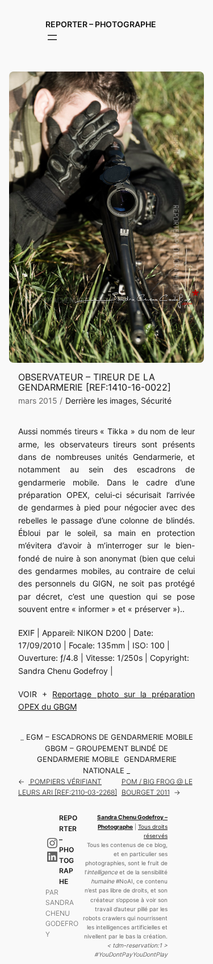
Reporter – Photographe (100, 24)
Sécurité (156, 400)
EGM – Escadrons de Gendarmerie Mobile (109, 737)
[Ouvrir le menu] (52, 37)
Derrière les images (100, 400)
